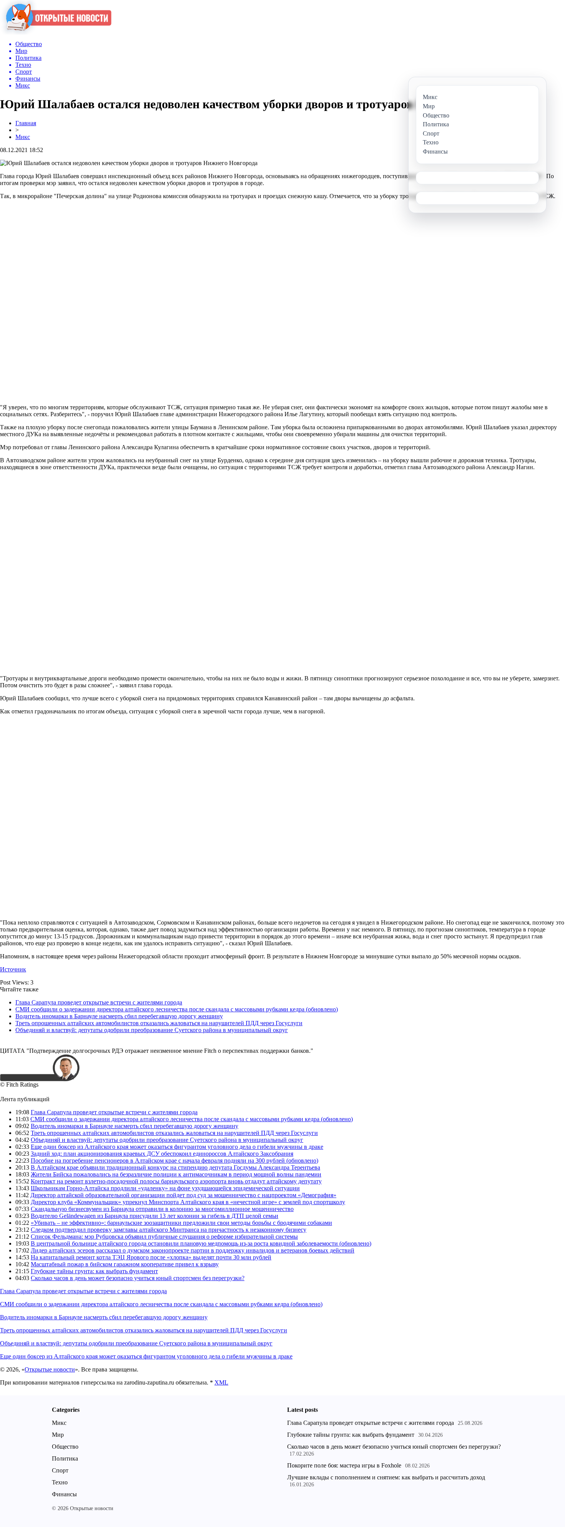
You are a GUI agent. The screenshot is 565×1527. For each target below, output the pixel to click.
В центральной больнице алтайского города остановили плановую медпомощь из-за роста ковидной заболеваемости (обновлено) (201, 1243)
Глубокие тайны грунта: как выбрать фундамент (94, 1271)
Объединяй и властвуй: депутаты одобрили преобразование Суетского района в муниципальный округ (151, 1030)
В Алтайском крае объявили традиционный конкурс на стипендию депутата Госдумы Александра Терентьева (175, 1167)
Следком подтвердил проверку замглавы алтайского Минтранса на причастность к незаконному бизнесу (168, 1229)
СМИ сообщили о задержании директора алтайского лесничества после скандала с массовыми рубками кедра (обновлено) (176, 1009)
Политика (65, 1458)
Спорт (60, 1470)
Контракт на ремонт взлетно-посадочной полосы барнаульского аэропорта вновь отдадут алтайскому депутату (176, 1181)
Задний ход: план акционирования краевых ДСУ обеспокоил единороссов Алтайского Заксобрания (162, 1153)
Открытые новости (50, 1369)
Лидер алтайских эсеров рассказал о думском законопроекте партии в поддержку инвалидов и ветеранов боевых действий (192, 1250)
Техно (60, 1482)
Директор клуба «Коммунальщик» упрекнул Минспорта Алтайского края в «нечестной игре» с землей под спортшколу (188, 1202)
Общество (65, 1446)
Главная (25, 123)
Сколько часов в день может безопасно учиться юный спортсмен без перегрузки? (137, 1278)
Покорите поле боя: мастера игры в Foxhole (344, 1465)
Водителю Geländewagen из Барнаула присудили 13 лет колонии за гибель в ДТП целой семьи (154, 1216)
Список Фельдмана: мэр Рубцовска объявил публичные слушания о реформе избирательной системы (164, 1236)
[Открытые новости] (55, 32)
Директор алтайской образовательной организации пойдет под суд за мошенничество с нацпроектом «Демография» (183, 1195)
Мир (58, 1434)
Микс (22, 137)
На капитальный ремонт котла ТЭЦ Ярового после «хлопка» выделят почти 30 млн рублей (151, 1257)
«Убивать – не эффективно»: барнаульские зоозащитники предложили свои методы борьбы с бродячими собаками (181, 1222)
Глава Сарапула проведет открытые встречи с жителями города (98, 1002)
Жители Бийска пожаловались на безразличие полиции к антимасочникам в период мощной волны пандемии (176, 1174)
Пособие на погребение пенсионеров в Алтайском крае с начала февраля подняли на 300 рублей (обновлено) (174, 1160)
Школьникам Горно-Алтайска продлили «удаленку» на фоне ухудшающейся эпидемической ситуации (165, 1188)
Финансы (64, 1494)
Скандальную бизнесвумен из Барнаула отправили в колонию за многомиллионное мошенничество (162, 1209)
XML (221, 1382)
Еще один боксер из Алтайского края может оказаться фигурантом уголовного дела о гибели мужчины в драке (177, 1146)
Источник (13, 969)
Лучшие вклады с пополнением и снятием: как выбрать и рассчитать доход (386, 1477)
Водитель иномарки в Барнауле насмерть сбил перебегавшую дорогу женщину (119, 1016)
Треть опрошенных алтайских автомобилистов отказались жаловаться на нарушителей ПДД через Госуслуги (158, 1023)
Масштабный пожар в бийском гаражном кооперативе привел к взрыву (125, 1264)
